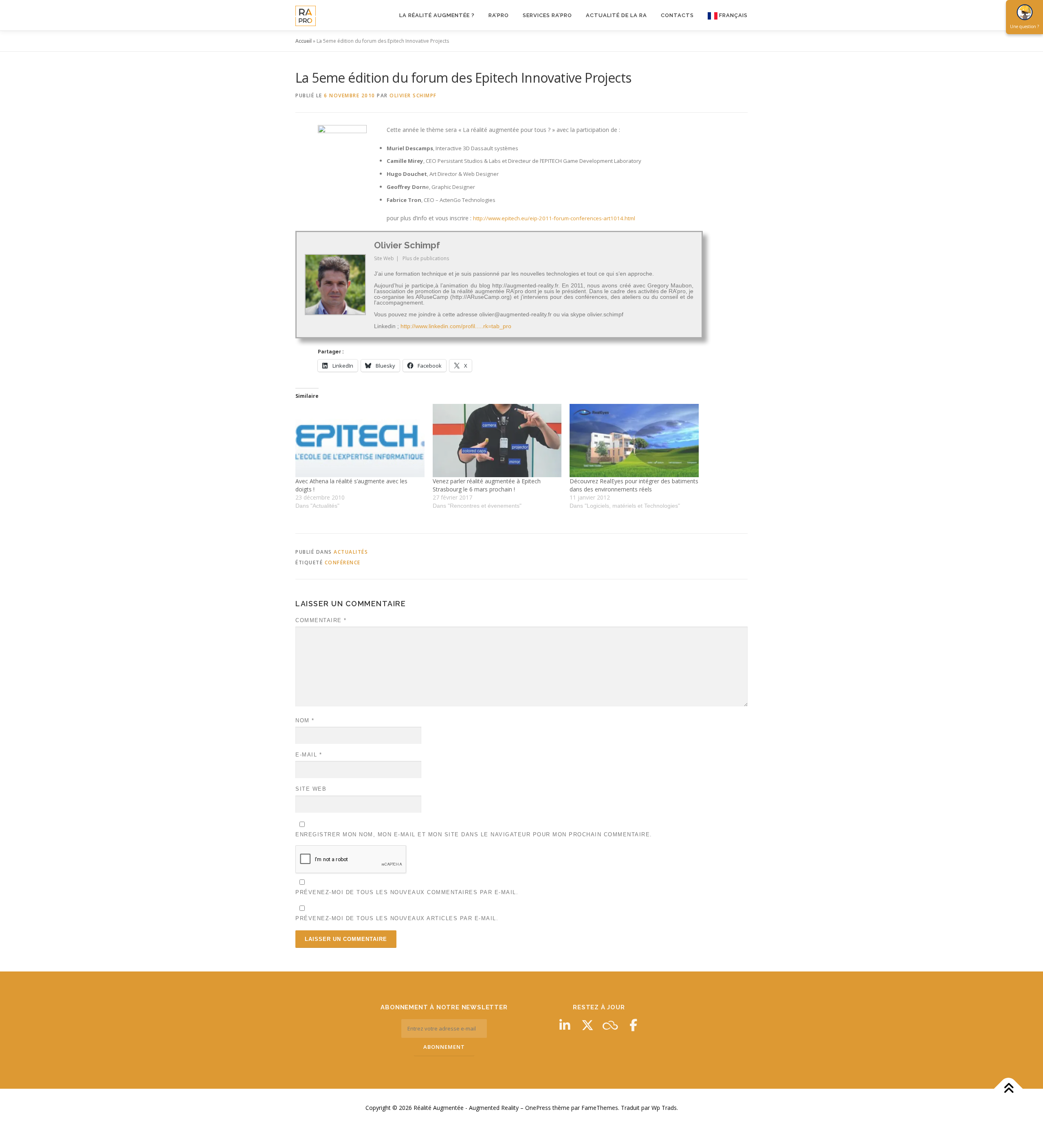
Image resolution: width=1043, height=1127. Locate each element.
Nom (305, 720)
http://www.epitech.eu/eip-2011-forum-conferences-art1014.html (554, 218)
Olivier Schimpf (413, 95)
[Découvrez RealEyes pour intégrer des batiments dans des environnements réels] (634, 441)
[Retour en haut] (1008, 1088)
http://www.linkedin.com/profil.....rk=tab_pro (455, 326)
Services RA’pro (547, 15)
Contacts (677, 15)
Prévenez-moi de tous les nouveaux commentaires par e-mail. (406, 892)
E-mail (308, 755)
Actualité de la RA (616, 15)
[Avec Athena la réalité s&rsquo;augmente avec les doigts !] (360, 441)
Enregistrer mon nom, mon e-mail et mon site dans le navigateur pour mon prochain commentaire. (473, 834)
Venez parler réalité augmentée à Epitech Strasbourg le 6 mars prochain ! (487, 485)
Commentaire (321, 620)
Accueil (303, 40)
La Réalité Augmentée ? (437, 15)
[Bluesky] (610, 1025)
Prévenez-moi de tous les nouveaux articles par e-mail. (396, 918)
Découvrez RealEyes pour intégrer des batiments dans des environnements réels (634, 485)
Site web (310, 789)
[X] (587, 1025)
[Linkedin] (565, 1025)
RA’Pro (498, 15)
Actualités (351, 551)
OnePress (538, 1108)
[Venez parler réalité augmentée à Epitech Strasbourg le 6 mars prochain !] (497, 441)
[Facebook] (633, 1025)
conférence (343, 562)
